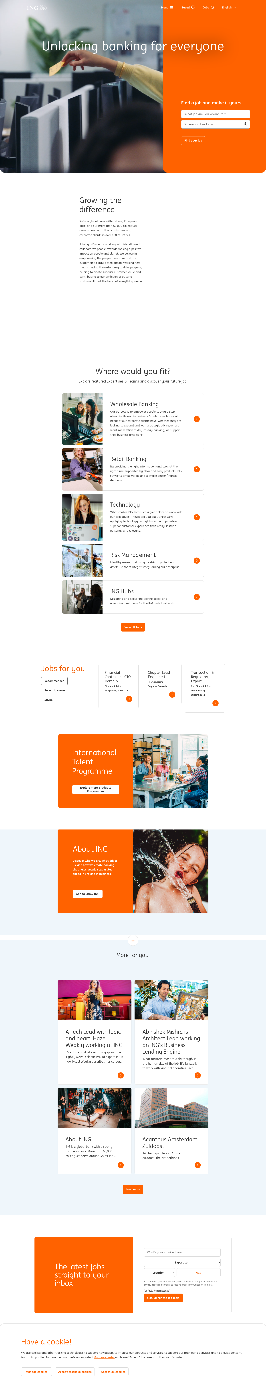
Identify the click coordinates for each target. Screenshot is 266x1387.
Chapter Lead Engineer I (159, 674)
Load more (133, 1189)
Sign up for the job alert (163, 1298)
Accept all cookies (113, 1372)
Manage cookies (104, 1357)
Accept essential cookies (75, 1372)
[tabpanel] (162, 688)
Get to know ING (87, 894)
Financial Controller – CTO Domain (118, 676)
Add (198, 1272)
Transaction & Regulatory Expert (202, 676)
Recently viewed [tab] (55, 690)
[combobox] (215, 124)
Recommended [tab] (54, 681)
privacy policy (151, 1284)
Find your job (193, 140)
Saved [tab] (48, 700)
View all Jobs (133, 627)
